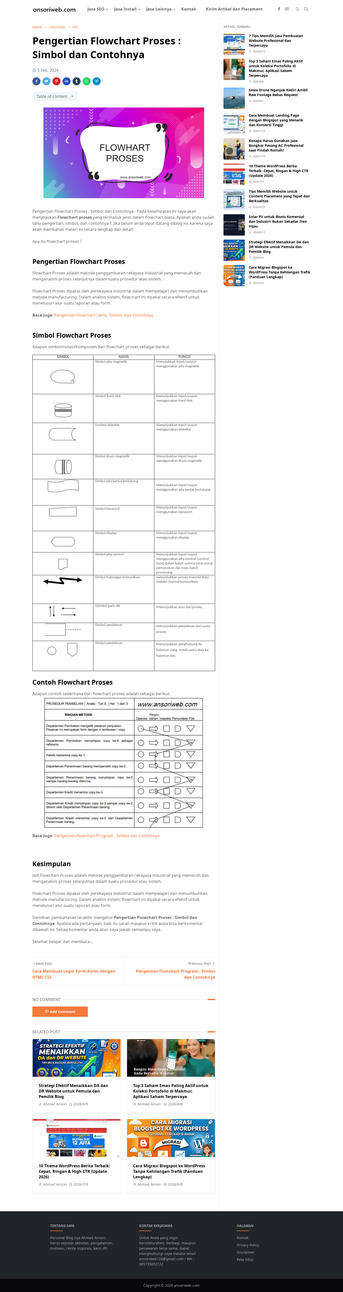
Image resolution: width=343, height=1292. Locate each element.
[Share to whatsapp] (87, 81)
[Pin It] (56, 81)
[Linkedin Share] (67, 81)
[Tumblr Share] (77, 81)
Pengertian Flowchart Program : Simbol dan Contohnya (106, 835)
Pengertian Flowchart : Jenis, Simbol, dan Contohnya (103, 315)
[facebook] (279, 9)
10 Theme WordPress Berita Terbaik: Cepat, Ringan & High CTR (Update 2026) (74, 1171)
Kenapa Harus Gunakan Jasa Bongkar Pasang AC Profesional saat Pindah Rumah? (276, 145)
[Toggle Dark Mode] (297, 9)
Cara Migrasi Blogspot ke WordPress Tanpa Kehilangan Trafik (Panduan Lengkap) (169, 1171)
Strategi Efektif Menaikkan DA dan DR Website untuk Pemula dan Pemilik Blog (73, 1091)
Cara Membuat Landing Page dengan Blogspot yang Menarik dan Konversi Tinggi (276, 120)
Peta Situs (245, 1259)
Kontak (242, 1237)
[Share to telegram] (97, 81)
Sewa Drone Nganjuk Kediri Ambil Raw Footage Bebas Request (278, 92)
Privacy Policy (248, 1245)
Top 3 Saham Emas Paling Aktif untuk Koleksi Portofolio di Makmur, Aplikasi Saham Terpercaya (170, 1091)
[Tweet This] (46, 81)
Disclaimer (246, 1252)
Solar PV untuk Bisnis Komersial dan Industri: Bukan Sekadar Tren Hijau (278, 221)
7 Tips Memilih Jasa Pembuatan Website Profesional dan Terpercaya (276, 40)
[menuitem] (96, 9)
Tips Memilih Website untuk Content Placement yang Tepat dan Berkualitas (279, 196)
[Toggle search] (306, 9)
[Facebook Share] (36, 81)
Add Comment (62, 1011)
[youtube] (287, 9)
